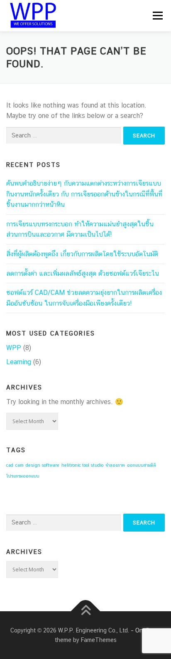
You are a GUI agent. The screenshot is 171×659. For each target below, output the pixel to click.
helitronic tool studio (82, 465)
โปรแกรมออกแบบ (22, 475)
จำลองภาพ (115, 465)
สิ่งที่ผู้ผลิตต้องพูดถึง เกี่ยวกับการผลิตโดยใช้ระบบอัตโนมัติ (82, 254)
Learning (18, 362)
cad (9, 465)
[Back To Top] (85, 611)
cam (19, 465)
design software (42, 465)
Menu (157, 16)
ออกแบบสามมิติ (141, 465)
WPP (13, 348)
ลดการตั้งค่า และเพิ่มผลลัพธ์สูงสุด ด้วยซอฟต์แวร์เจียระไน (82, 273)
